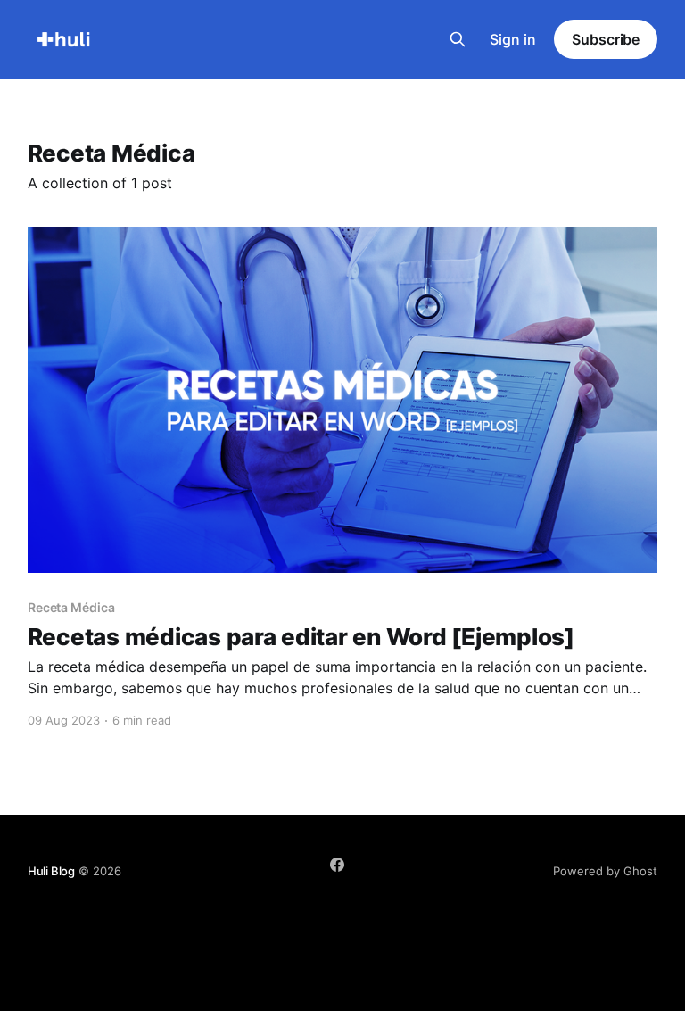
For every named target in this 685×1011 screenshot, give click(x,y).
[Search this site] (457, 39)
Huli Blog (51, 871)
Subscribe (606, 39)
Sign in (513, 39)
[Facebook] (337, 865)
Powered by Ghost (605, 871)
